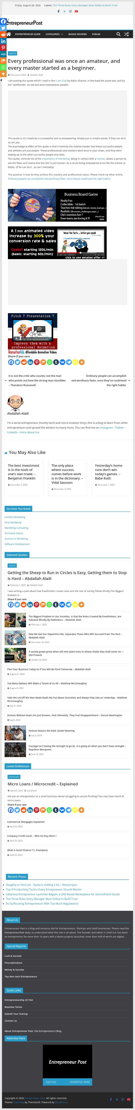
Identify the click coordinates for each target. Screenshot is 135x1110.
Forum (96, 34)
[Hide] (1, 80)
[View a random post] (126, 34)
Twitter (119, 427)
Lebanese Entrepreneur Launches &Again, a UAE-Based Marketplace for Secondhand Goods (63, 894)
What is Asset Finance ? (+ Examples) (27, 850)
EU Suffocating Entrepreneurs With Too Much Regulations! (42, 903)
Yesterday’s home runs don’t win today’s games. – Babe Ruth (108, 471)
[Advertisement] (67, 113)
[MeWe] (3, 54)
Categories (53, 34)
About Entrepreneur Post (19, 1031)
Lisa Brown (32, 790)
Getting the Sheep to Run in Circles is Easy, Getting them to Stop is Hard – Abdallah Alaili (67, 575)
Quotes (12, 53)
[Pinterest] (37, 362)
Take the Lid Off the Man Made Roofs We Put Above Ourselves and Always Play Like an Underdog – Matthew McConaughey (67, 699)
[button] (61, 34)
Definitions (14, 777)
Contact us (11, 1020)
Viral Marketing (13, 522)
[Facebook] (11, 362)
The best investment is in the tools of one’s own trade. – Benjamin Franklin (23, 471)
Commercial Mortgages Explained (25, 821)
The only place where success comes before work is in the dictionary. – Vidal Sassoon (67, 474)
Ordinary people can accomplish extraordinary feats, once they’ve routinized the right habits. (59, 178)
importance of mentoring (56, 158)
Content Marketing (15, 517)
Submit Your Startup (16, 1013)
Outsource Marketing (16, 538)
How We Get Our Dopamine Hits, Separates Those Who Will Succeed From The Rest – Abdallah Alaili (75, 636)
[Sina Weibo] (75, 362)
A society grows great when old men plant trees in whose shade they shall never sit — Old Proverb (76, 653)
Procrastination (13, 962)
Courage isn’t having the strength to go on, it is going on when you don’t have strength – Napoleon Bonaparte (77, 747)
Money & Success (14, 969)
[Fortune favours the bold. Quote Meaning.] (15, 733)
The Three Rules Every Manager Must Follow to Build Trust (85, 5)
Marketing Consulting (16, 527)
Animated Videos (14, 533)
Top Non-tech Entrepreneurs (21, 976)
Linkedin (12, 432)
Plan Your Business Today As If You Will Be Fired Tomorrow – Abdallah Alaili (49, 669)
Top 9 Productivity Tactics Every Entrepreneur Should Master (43, 889)
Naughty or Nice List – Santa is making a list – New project (41, 885)
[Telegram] (69, 362)
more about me (29, 432)
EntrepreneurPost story (17, 932)
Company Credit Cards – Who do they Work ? (31, 835)
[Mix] (43, 362)
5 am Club (61, 80)
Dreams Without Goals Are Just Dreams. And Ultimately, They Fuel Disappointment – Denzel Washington (64, 715)
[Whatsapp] (50, 362)
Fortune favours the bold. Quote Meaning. (52, 730)
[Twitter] (17, 362)
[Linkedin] (30, 362)
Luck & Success (13, 955)
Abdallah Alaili (36, 74)
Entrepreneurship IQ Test (19, 999)
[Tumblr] (56, 362)
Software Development (17, 544)
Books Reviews (77, 34)
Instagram (106, 427)
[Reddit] (24, 362)
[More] (82, 362)
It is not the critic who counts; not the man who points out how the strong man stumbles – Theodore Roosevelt (37, 380)
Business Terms (13, 1007)
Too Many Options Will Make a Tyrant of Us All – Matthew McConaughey (47, 683)
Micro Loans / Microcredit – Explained (43, 784)
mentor (101, 158)
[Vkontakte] (62, 362)
